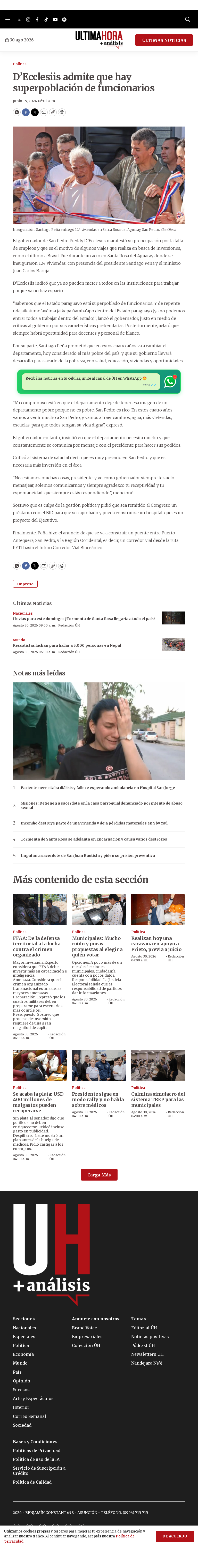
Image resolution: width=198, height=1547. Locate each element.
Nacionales (23, 613)
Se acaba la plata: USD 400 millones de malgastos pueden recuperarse (38, 1102)
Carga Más (99, 1174)
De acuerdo (174, 1536)
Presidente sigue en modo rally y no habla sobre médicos (98, 1099)
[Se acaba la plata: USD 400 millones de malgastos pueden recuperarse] (40, 1065)
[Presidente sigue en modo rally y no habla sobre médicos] (99, 1065)
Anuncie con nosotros (95, 1318)
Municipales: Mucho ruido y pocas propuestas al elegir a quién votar (97, 946)
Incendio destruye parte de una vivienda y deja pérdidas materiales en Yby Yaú (94, 823)
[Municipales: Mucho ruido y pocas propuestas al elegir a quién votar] (99, 909)
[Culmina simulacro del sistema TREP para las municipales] (158, 1065)
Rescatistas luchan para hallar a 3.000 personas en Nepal (67, 645)
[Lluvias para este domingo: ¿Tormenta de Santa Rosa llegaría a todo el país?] (173, 618)
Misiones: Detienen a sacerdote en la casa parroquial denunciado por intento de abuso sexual (102, 805)
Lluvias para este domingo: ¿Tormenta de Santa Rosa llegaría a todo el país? (84, 618)
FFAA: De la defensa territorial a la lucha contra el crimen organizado (36, 946)
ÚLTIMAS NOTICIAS (164, 40)
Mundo (19, 640)
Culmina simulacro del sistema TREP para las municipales (158, 1099)
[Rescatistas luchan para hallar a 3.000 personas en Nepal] (173, 644)
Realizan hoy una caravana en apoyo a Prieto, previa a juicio (156, 943)
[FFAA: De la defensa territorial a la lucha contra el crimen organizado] (40, 909)
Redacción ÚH (69, 625)
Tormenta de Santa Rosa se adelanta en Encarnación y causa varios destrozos (94, 839)
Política (20, 64)
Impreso (25, 584)
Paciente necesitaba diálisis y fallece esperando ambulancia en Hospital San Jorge (98, 788)
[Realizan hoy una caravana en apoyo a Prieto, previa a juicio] (158, 909)
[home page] (99, 40)
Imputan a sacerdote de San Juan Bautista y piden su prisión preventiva (88, 855)
